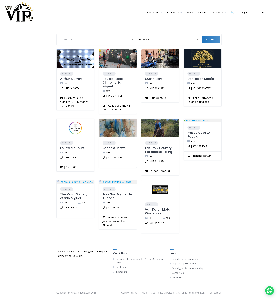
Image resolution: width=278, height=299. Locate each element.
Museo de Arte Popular (198, 135)
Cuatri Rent (153, 79)
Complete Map (129, 292)
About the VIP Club (196, 12)
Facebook (120, 267)
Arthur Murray (71, 79)
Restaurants (153, 12)
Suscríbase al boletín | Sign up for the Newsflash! (178, 292)
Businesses (173, 12)
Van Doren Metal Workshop (158, 211)
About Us (177, 277)
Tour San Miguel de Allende (117, 196)
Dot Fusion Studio (200, 79)
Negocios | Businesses (184, 263)
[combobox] (165, 39)
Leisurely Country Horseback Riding (158, 150)
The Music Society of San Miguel (73, 196)
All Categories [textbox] (140, 39)
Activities (66, 74)
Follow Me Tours (72, 148)
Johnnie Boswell (115, 148)
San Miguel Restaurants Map (187, 268)
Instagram (121, 271)
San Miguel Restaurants (185, 259)
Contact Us (218, 12)
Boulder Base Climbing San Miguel (113, 82)
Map (144, 292)
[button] (269, 290)
